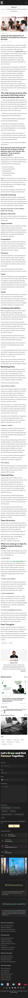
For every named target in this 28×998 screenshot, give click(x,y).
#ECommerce (8, 739)
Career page (21, 821)
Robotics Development (6, 927)
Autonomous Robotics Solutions (8, 929)
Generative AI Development (7, 938)
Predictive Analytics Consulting (8, 943)
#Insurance (17, 741)
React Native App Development (8, 961)
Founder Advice (5, 33)
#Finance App (16, 739)
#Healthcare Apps (10, 741)
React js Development (6, 979)
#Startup (10, 642)
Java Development (5, 970)
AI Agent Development (6, 940)
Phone (2, 776)
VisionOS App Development (7, 949)
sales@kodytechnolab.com (11, 847)
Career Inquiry (8, 839)
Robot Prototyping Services (7, 925)
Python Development (6, 968)
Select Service (4, 805)
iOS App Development (6, 959)
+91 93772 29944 (8, 841)
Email (2, 769)
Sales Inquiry (10, 834)
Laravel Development (6, 976)
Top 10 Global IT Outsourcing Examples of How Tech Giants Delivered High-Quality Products (13, 700)
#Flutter (3, 741)
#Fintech (22, 739)
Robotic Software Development (8, 931)
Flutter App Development (6, 956)
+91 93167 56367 (11, 836)
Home (2, 9)
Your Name (3, 762)
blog (5, 9)
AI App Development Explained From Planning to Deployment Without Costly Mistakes (16, 710)
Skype (6, 851)
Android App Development (7, 958)
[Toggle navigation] (26, 3)
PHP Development (5, 972)
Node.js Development (6, 977)
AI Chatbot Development (6, 941)
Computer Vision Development (8, 947)
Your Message (4, 783)
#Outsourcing (4, 744)
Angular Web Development (7, 974)
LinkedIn (24, 671)
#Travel (10, 744)
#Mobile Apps (4, 642)
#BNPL (3, 739)
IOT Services (4, 945)
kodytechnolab (8, 852)
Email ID (6, 845)
